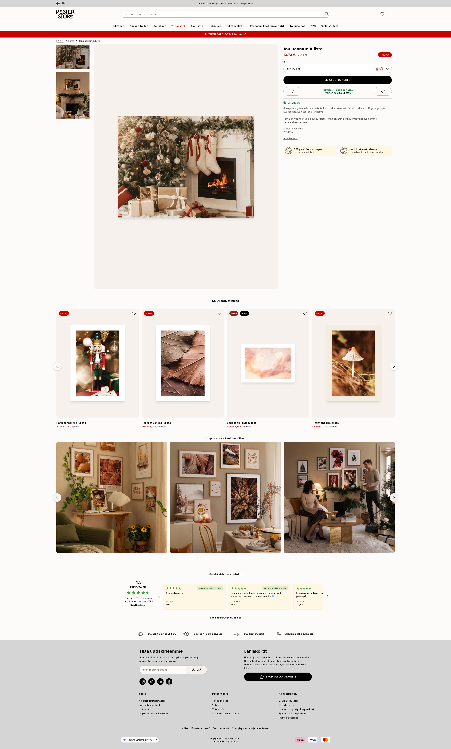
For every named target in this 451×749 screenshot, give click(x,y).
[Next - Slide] (394, 366)
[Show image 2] (72, 95)
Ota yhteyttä (286, 705)
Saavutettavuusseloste (225, 713)
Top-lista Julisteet (149, 705)
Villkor (185, 728)
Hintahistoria (290, 138)
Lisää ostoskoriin (337, 80)
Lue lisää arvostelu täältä (225, 617)
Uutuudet (144, 709)
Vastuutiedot (221, 728)
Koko (286, 62)
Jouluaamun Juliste (89, 40)
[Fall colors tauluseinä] (225, 497)
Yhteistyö (217, 705)
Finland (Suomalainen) (140, 739)
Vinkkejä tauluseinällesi (152, 700)
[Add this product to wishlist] (383, 91)
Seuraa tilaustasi (288, 700)
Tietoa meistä (220, 700)
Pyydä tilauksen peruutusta (294, 713)
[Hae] (327, 14)
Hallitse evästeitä (288, 717)
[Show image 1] (72, 57)
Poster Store (233, 738)
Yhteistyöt (218, 709)
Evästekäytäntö (201, 728)
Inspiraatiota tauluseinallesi (154, 713)
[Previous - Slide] (57, 366)
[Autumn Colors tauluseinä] (111, 497)
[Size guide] (292, 91)
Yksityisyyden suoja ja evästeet (250, 728)
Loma (71, 40)
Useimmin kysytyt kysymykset (296, 709)
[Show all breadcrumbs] (60, 41)
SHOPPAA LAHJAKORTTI (281, 676)
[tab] (382, 14)
